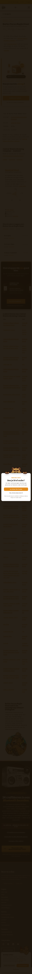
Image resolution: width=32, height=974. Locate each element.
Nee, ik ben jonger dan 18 (16, 492)
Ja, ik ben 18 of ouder (16, 489)
